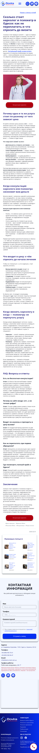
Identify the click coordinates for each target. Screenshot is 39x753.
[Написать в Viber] (32, 3)
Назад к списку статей (28, 13)
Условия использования (7, 740)
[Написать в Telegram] (36, 3)
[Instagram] (21, 737)
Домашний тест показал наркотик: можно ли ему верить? (12, 545)
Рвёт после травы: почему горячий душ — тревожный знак (30, 545)
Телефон (6, 611)
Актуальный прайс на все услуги (19, 51)
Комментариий (9, 619)
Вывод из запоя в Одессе (27, 720)
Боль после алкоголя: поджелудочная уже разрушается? (31, 555)
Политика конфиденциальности (9, 738)
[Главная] (7, 3)
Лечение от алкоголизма (27, 722)
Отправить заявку (19, 636)
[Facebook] (25, 737)
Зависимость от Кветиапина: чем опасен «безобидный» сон (31, 565)
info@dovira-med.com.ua (9, 660)
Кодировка (23, 727)
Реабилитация (24, 729)
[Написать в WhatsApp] (27, 3)
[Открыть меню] (20, 3)
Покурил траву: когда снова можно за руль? (12, 556)
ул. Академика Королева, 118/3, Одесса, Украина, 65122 (18, 647)
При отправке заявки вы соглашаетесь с (18, 630)
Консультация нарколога (19, 105)
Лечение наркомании (26, 725)
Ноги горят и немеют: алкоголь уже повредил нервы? (12, 565)
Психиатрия (23, 731)
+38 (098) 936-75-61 (7, 652)
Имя (4, 604)
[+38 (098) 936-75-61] (33, 746)
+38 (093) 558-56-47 (7, 655)
